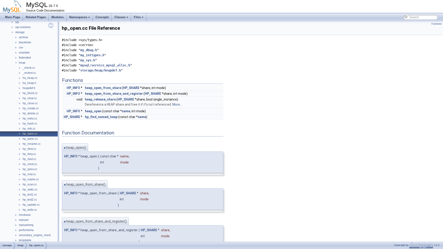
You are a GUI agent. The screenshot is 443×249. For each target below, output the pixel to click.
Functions (436, 23)
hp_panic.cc (30, 138)
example (24, 52)
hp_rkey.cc (29, 154)
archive (23, 37)
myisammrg (26, 225)
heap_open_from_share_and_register (114, 93)
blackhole (25, 42)
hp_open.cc (30, 133)
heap (22, 62)
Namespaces (78, 17)
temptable (25, 240)
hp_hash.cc (30, 123)
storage (20, 32)
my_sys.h (87, 60)
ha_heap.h (29, 83)
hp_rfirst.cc (29, 149)
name (126, 111)
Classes (120, 17)
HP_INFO (73, 88)
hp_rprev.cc (30, 169)
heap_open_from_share (103, 88)
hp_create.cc (31, 108)
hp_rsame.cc (31, 179)
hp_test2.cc (30, 199)
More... (177, 104)
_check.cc (29, 67)
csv (21, 47)
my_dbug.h (88, 50)
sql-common (23, 27)
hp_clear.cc (30, 98)
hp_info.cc (29, 128)
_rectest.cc (29, 72)
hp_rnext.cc (30, 164)
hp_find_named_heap (101, 117)
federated (25, 57)
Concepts (102, 17)
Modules (57, 17)
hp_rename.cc (32, 143)
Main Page (12, 17)
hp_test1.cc (30, 194)
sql (17, 22)
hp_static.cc (30, 189)
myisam (24, 220)
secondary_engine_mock (35, 235)
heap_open (93, 111)
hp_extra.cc (30, 118)
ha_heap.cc (30, 78)
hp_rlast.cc (29, 159)
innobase (25, 214)
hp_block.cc (30, 93)
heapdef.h (29, 88)
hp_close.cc (30, 103)
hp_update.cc (31, 204)
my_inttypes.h (92, 55)
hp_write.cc (30, 209)
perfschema (26, 230)
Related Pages (36, 17)
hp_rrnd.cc (29, 174)
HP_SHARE (131, 88)
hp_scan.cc (30, 184)
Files (137, 17)
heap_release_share (100, 99)
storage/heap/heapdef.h (100, 70)
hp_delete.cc (31, 113)
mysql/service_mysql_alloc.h (105, 65)
